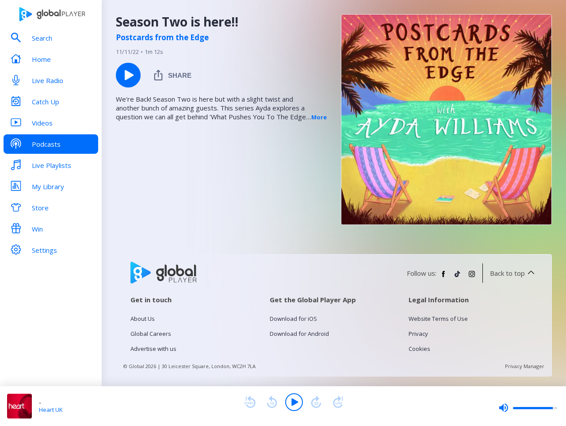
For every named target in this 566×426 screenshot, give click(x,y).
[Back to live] (338, 402)
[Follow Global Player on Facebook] (443, 277)
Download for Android (299, 334)
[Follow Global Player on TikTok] (457, 277)
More (319, 117)
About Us (142, 319)
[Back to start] (250, 402)
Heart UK (51, 410)
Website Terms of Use (438, 319)
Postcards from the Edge (162, 37)
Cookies (419, 349)
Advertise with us (153, 349)
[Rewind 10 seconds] (272, 402)
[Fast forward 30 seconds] (316, 402)
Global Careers (150, 334)
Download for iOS (293, 319)
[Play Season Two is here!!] (128, 75)
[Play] (294, 402)
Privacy (418, 334)
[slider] (528, 408)
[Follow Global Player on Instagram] (472, 277)
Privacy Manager (524, 366)
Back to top (507, 273)
